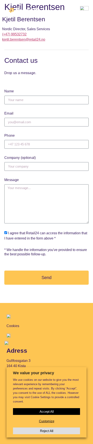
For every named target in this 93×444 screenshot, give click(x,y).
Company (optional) (20, 158)
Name (9, 91)
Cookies (12, 326)
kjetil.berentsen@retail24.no (23, 39)
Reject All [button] (46, 431)
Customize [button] (46, 421)
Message (11, 180)
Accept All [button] (47, 411)
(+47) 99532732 (14, 34)
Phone (9, 135)
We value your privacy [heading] (33, 373)
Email (9, 113)
